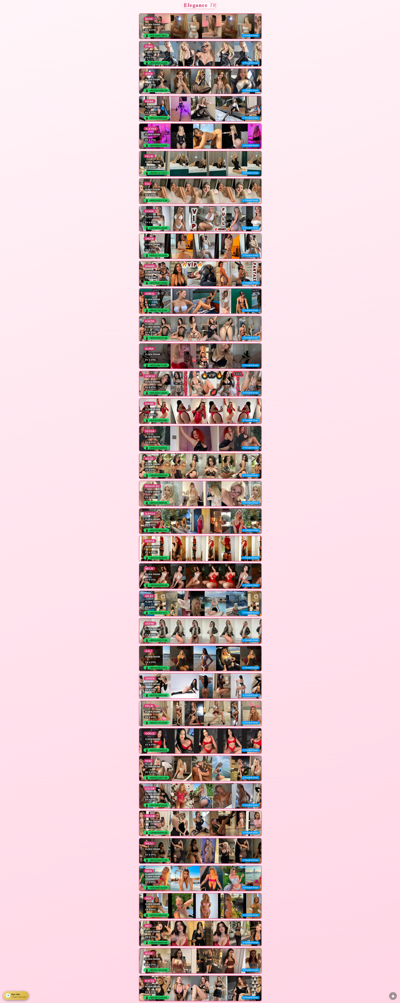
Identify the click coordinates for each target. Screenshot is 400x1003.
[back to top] (393, 996)
